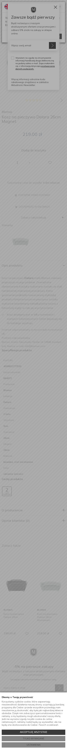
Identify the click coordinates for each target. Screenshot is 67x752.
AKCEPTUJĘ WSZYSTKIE (33, 732)
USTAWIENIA (34, 745)
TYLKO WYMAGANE (33, 738)
